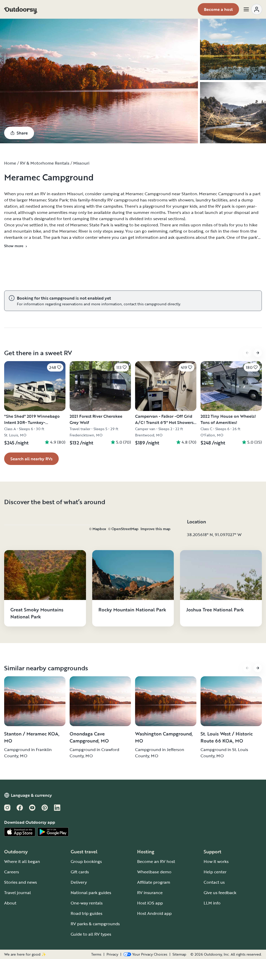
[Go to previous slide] (247, 353)
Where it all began (22, 861)
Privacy (112, 954)
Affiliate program (153, 882)
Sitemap (179, 954)
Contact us (214, 882)
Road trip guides (86, 913)
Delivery (79, 882)
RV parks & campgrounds (95, 924)
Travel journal (17, 892)
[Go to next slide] (258, 353)
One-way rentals (87, 903)
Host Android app (154, 913)
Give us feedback (220, 892)
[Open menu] (252, 9)
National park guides (91, 892)
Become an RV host (156, 861)
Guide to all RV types (91, 934)
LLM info (212, 903)
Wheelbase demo (154, 872)
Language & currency (31, 795)
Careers (11, 872)
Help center (215, 872)
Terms (96, 954)
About (10, 903)
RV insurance (150, 892)
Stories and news (20, 882)
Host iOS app (150, 903)
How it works (216, 861)
